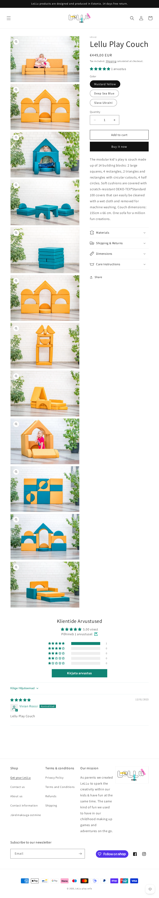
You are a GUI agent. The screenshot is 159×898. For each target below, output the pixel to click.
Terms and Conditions (60, 787)
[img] (20, 700)
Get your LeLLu (20, 777)
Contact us (17, 787)
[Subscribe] (80, 854)
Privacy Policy (54, 777)
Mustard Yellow (105, 84)
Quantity (95, 112)
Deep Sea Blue (104, 93)
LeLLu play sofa (83, 888)
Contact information (24, 805)
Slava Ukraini (103, 103)
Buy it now (119, 147)
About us (16, 796)
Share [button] (98, 277)
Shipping (111, 61)
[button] (8, 18)
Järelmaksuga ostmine (25, 815)
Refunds (50, 796)
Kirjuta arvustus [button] (79, 673)
